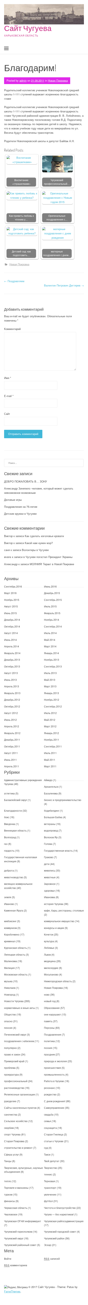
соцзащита (50, 1127)
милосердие (51, 968)
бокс (6, 817)
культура (49, 941)
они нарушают (52, 1014)
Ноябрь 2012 (51, 699)
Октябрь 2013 (12, 666)
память (48, 1021)
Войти (7, 1258)
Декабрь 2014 (12, 619)
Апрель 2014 (11, 646)
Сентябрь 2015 (53, 599)
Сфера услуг (11, 1154)
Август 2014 (11, 633)
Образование (52, 1008)
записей (52, 1258)
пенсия (8, 1027)
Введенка (9, 824)
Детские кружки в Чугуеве (20, 514)
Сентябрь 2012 (53, 706)
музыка (8, 981)
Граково (48, 857)
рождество (50, 1094)
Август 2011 (11, 753)
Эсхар (47, 1245)
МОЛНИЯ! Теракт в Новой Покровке (52, 564)
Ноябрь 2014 (51, 619)
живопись (49, 870)
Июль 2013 (50, 673)
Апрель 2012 (11, 726)
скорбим (9, 1127)
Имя (7, 378)
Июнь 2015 (10, 613)
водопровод (51, 830)
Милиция (9, 968)
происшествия (52, 1067)
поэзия (48, 1047)
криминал (9, 941)
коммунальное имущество (59, 921)
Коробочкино (11, 934)
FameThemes (12, 1291)
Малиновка (10, 961)
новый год (50, 1001)
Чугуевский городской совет (60, 1231)
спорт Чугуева (12, 1134)
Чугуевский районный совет (20, 1245)
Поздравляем (14, 281)
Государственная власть (58, 850)
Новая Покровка (58, 80)
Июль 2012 (50, 713)
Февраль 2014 (12, 653)
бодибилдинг (51, 810)
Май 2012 (49, 719)
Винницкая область (15, 830)
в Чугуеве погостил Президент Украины (47, 557)
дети (47, 864)
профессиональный (15, 1081)
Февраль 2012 (12, 733)
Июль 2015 (50, 606)
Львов (47, 954)
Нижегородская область (58, 981)
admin (23, 80)
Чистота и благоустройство (60, 1207)
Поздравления (52, 1034)
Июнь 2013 (10, 679)
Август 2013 (11, 673)
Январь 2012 (51, 733)
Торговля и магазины (16, 1187)
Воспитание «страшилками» (21, 182)
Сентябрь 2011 (53, 746)
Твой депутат (51, 1161)
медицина (50, 961)
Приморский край (14, 1061)
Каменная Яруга (13, 910)
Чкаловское (10, 1214)
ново (47, 994)
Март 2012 (50, 726)
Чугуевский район (54, 1238)
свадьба (48, 1114)
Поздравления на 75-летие (20, 507)
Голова (48, 843)
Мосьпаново (51, 974)
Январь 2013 (51, 693)
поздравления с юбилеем (19, 1041)
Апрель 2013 (11, 686)
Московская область (15, 974)
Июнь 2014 (10, 639)
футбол (48, 1201)
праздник (49, 1054)
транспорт (50, 1187)
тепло (7, 1181)
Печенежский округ (15, 1034)
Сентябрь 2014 (53, 626)
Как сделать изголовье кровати (44, 536)
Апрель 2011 (11, 766)
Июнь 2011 (10, 759)
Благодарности (13, 810)
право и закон (12, 1054)
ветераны (49, 824)
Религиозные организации (19, 1094)
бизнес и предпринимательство (62, 800)
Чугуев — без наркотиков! (59, 1214)
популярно (10, 1047)
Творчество (50, 1167)
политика (49, 1041)
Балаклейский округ (15, 800)
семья (47, 1121)
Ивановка (49, 897)
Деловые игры (13, 500)
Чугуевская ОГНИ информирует (22, 1221)
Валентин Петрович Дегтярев (64, 285)
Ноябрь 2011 (51, 739)
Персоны (49, 1027)
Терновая (49, 1181)
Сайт (7, 414)
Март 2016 (10, 593)
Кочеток (48, 934)
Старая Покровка (14, 1141)
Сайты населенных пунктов (20, 1107)
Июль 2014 (50, 633)
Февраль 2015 (52, 613)
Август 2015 (11, 606)
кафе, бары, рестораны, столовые (64, 910)
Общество (10, 1014)
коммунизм (10, 928)
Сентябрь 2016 (13, 586)
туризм (8, 1194)
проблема (10, 1067)
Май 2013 (49, 679)
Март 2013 (50, 686)
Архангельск (51, 786)
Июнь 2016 (50, 586)
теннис (48, 1174)
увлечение (50, 1194)
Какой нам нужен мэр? (39, 543)
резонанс (49, 1087)
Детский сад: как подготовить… (21, 253)
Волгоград (10, 837)
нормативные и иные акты (19, 1008)
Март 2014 (50, 646)
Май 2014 (49, 639)
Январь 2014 (51, 653)
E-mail (9, 396)
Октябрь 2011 (12, 746)
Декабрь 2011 (12, 739)
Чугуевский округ (13, 1238)
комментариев (15, 1265)
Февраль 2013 (12, 693)
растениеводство (14, 1087)
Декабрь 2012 (12, 699)
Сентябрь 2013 (53, 666)
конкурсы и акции (54, 928)
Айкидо (48, 780)
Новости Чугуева (14, 1001)
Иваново (9, 904)
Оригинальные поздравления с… (57, 217)
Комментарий (12, 329)
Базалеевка (51, 793)
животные (50, 877)
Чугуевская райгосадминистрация (63, 1221)
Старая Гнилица (53, 1134)
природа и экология (55, 1061)
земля (7, 897)
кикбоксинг (10, 921)
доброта (9, 870)
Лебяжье (49, 947)
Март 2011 (50, 766)
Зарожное (50, 883)
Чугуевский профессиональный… (57, 182)
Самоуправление (54, 1107)
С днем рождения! (54, 1101)
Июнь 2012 (10, 719)
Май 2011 (49, 759)
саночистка (10, 1114)
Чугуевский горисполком (18, 1231)
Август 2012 (11, 713)
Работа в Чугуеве (54, 1081)
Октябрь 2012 (12, 706)
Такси (47, 1154)
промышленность (54, 1074)
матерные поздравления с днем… (57, 253)
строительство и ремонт (18, 1147)
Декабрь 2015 (52, 593)
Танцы (7, 1161)
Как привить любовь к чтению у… (21, 217)
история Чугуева (53, 904)
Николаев (9, 987)
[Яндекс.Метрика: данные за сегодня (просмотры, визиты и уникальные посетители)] (16, 1287)
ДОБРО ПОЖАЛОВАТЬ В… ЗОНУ (25, 481)
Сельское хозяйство (16, 1121)
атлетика (9, 793)
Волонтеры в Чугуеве (35, 550)
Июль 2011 (50, 753)
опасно (8, 1021)
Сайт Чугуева (28, 28)
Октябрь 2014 (12, 626)
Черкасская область (15, 1207)
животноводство (13, 877)
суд (46, 1147)
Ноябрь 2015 (11, 599)
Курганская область (15, 947)
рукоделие (10, 1101)
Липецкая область (14, 954)
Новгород (9, 994)
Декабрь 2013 (12, 659)
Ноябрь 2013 (51, 659)
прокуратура (11, 1074)
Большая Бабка (53, 817)
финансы (9, 1201)
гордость (9, 850)
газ (6, 843)
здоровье (49, 890)
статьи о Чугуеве (53, 1141)
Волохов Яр (51, 837)
